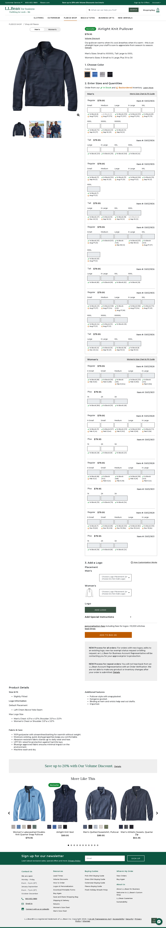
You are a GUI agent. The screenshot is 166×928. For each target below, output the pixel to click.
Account (156, 3)
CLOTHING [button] (39, 18)
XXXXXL (117, 121)
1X (88, 397)
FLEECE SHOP (15, 24)
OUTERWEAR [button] (54, 18)
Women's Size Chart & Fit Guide (141, 359)
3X (115, 397)
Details (88, 48)
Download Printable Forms (64, 890)
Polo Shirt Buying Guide (94, 876)
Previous (9, 813)
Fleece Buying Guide (93, 886)
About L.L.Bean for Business (128, 889)
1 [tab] (68, 845)
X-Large (131, 105)
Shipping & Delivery (61, 900)
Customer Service (12, 3)
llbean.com (45, 3)
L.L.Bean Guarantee (125, 898)
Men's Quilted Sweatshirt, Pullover (101, 832)
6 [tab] (83, 845)
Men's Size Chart (60, 911)
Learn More (148, 88)
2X (102, 397)
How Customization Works (145, 562)
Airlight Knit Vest (65, 832)
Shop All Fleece (32, 24)
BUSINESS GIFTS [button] (106, 18)
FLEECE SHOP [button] (70, 18)
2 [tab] (71, 845)
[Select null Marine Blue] (95, 74)
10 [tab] (94, 845)
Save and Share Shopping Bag (65, 897)
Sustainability (122, 902)
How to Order (59, 883)
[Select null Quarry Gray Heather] (102, 74)
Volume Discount (92, 38)
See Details (99, 3)
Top (154, 922)
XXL (143, 105)
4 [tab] (77, 845)
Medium (104, 105)
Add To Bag (108, 635)
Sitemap (86, 921)
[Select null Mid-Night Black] (110, 74)
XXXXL (103, 121)
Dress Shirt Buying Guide (95, 879)
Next (157, 813)
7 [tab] (86, 845)
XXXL (89, 121)
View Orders (122, 876)
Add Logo (100, 610)
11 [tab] (97, 845)
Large (116, 105)
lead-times (90, 629)
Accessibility (118, 919)
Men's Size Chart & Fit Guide (142, 94)
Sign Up (135, 858)
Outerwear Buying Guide (95, 883)
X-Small (90, 371)
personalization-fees (95, 626)
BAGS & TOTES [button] (88, 18)
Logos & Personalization (63, 886)
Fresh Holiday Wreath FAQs (96, 890)
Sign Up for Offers (141, 3)
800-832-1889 (31, 3)
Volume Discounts (60, 879)
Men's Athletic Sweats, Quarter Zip (137, 833)
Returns (56, 904)
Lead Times (58, 876)
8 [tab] (88, 845)
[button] (159, 921)
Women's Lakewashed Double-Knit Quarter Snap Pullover (29, 833)
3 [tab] (74, 845)
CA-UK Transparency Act (99, 919)
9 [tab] (91, 845)
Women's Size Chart (61, 907)
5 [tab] (80, 845)
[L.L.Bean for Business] (19, 10)
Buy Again (57, 893)
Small (89, 105)
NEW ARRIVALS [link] (125, 18)
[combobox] (113, 10)
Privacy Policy (74, 861)
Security (129, 919)
